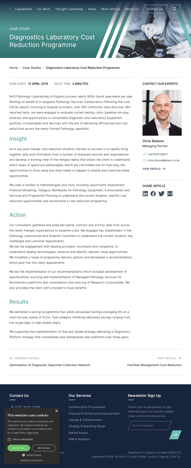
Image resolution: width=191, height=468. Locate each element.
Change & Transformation (85, 420)
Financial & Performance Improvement (94, 413)
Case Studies (32, 68)
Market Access (78, 432)
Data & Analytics (79, 439)
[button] (31, 455)
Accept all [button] (19, 448)
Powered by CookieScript (31, 460)
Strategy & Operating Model (87, 426)
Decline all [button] (44, 448)
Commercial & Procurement (87, 407)
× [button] (56, 411)
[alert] (32, 436)
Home (13, 68)
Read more (32, 432)
